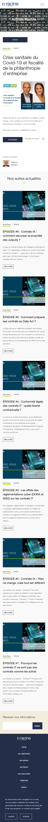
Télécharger (12, 140)
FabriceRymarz (14, 163)
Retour (15, 40)
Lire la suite (8, 266)
